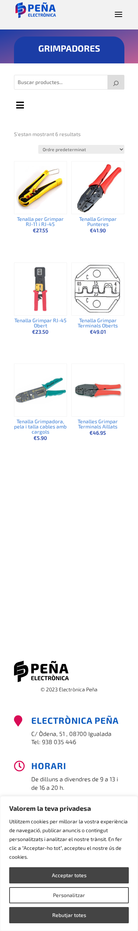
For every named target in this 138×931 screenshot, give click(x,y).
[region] (69, 863)
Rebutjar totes (69, 915)
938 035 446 (59, 741)
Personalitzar (69, 895)
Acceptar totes (69, 875)
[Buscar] (115, 82)
